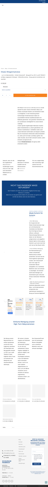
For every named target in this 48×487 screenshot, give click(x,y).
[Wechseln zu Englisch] (45, 5)
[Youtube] (9, 481)
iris (40, 299)
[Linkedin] (12, 481)
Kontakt (43, 2)
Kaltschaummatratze (8, 419)
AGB (15, 485)
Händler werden (22, 456)
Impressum (11, 485)
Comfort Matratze (22, 399)
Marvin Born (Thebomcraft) (21, 299)
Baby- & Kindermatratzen (11, 68)
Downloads (21, 453)
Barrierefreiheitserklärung (22, 485)
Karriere (20, 444)
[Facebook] (3, 481)
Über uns (21, 451)
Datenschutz (6, 485)
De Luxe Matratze (36, 399)
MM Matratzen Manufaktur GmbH (10, 303)
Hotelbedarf (22, 449)
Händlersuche (22, 446)
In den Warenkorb (30, 95)
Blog (20, 439)
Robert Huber (31, 299)
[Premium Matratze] (9, 391)
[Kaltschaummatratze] (9, 411)
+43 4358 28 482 (42, 0)
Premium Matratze (7, 399)
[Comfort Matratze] (24, 391)
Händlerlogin (22, 463)
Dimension (5, 86)
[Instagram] (6, 481)
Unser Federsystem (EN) (22, 460)
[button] (4, 252)
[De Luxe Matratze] (38, 391)
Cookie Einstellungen (42, 485)
